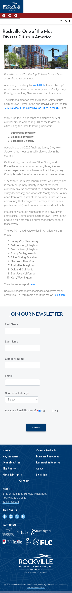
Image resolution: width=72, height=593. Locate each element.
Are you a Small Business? (21, 410)
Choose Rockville (46, 450)
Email (9, 376)
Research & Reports (48, 462)
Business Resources (47, 456)
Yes (43, 410)
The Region (9, 468)
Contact (24, 481)
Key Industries (11, 456)
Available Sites (11, 462)
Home (6, 450)
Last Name (12, 341)
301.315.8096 (11, 501)
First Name (12, 324)
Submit (36, 427)
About (39, 468)
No (56, 410)
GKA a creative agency (36, 587)
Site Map (41, 475)
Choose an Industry (17, 393)
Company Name (15, 358)
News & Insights (12, 475)
